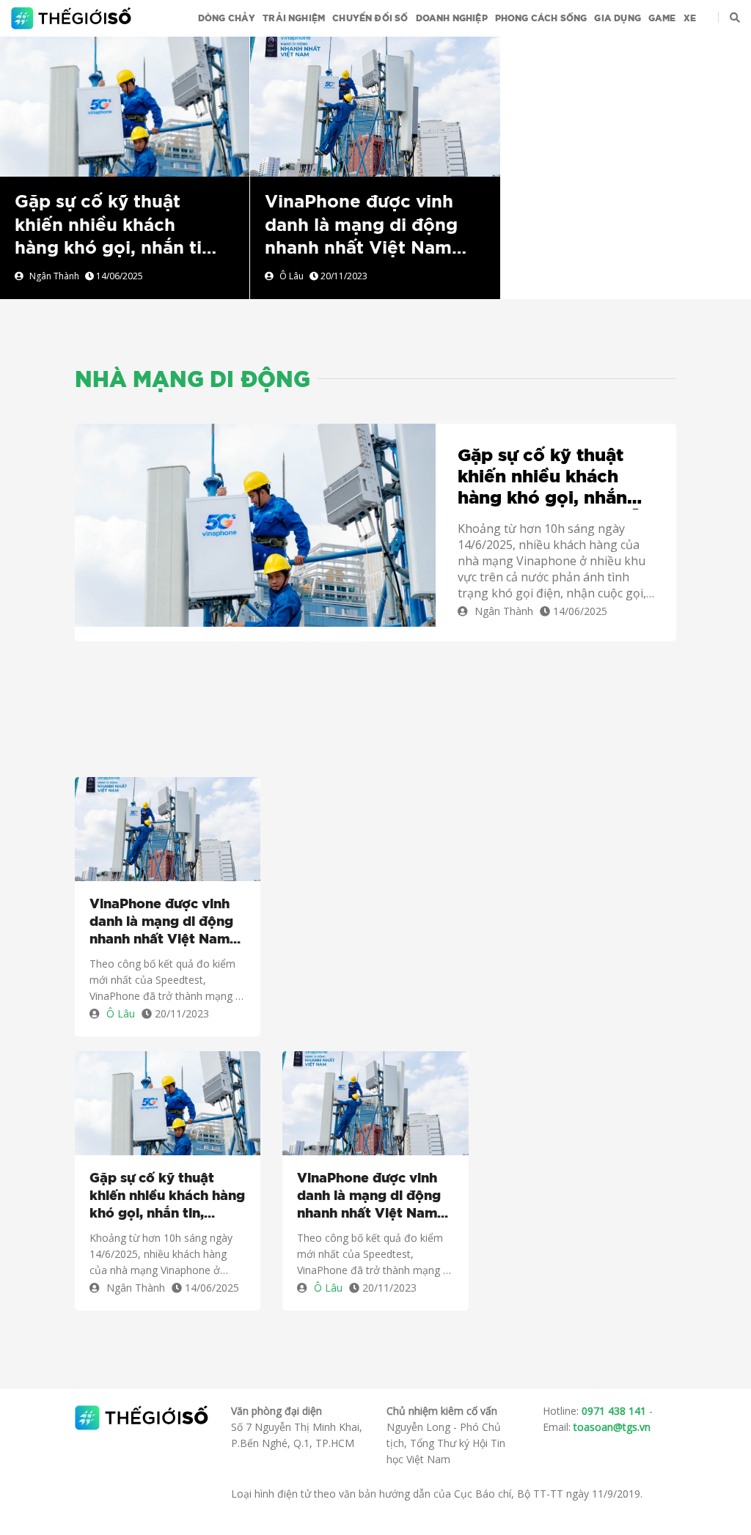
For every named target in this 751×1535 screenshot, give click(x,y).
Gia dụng (617, 18)
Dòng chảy (227, 18)
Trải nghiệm (294, 18)
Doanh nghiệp (452, 18)
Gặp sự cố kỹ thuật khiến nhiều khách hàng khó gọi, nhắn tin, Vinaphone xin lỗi (552, 478)
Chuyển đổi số (370, 18)
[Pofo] (73, 18)
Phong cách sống (541, 18)
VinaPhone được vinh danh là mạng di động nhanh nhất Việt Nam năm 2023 (161, 923)
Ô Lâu (291, 276)
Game (662, 18)
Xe (690, 18)
